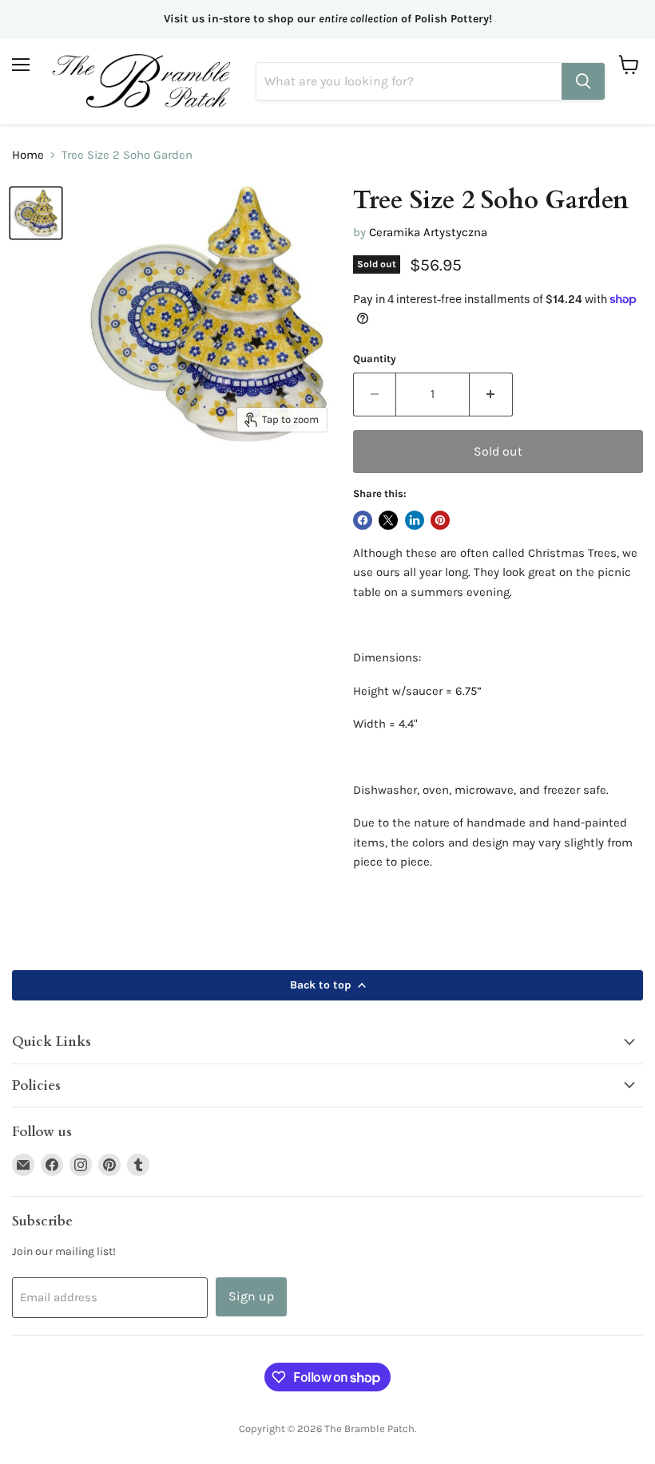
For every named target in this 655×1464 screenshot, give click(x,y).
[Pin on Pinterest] (440, 520)
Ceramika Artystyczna (428, 232)
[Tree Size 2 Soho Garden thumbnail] (36, 213)
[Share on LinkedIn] (414, 520)
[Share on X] (388, 520)
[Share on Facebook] (362, 520)
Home (28, 155)
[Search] (583, 81)
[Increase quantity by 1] (491, 394)
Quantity (374, 359)
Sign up (251, 1296)
